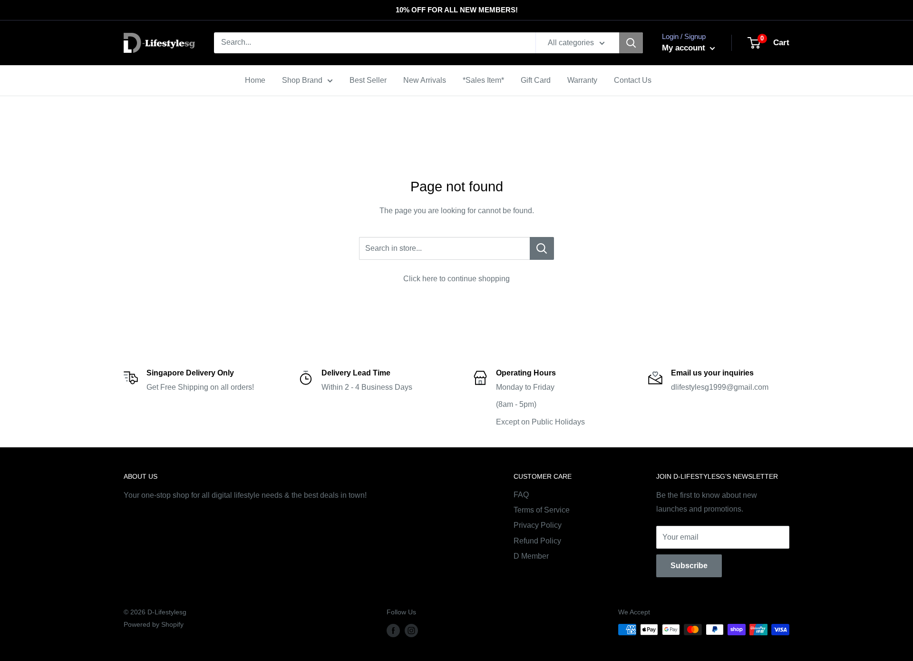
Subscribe (689, 566)
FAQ (521, 495)
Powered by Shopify (154, 624)
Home (255, 80)
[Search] (631, 42)
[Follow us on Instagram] (411, 630)
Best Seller (368, 80)
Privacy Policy (538, 525)
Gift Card (536, 80)
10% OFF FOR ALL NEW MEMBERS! (457, 10)
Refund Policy (537, 541)
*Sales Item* (483, 80)
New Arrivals (424, 80)
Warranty (582, 80)
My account (685, 47)
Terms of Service (542, 510)
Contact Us (632, 80)
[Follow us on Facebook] (393, 630)
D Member (531, 556)
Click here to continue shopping (456, 279)
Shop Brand (302, 80)
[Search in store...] (542, 248)
